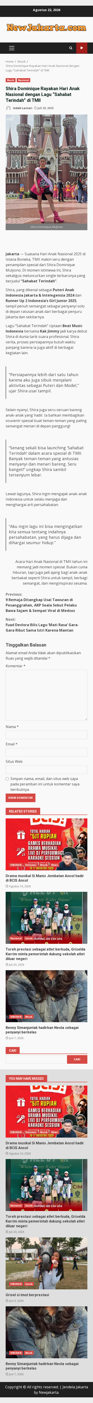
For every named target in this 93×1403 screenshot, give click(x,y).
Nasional (23, 80)
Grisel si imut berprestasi (46, 1263)
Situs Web (14, 761)
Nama (12, 726)
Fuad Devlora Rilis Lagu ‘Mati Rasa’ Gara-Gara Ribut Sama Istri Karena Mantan (42, 625)
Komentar (16, 665)
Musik (10, 80)
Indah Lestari (22, 108)
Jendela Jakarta (75, 1386)
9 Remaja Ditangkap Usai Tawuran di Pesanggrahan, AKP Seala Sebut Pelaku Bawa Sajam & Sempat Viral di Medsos (41, 602)
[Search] (70, 48)
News (54, 865)
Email (12, 744)
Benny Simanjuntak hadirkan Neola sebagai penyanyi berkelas (46, 996)
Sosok (29, 938)
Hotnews (31, 865)
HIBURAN (15, 865)
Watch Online (81, 48)
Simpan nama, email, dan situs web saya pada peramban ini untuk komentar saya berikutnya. (44, 784)
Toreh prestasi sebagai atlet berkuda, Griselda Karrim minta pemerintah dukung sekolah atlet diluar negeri (46, 918)
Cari (12, 1050)
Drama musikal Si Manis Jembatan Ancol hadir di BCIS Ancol (46, 844)
